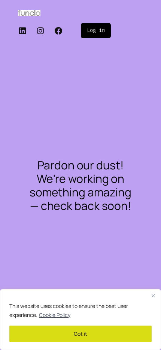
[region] (80, 319)
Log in (96, 30)
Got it (80, 333)
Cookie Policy (54, 314)
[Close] (153, 295)
